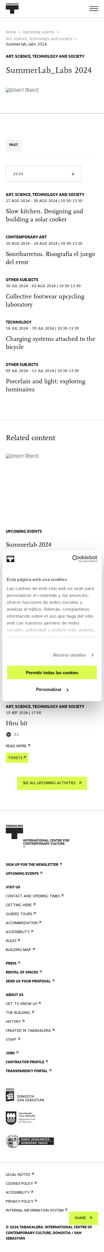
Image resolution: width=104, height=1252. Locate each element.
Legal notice (18, 1175)
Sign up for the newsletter (32, 865)
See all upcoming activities (49, 783)
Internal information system (35, 1210)
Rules (11, 941)
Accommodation (22, 923)
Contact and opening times (33, 896)
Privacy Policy (19, 1202)
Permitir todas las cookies (52, 672)
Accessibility (17, 932)
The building (18, 1013)
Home (11, 32)
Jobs (10, 1053)
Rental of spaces (22, 972)
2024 (18, 174)
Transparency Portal (27, 1071)
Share (80, 1218)
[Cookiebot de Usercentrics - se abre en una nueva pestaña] (73, 559)
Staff (11, 1040)
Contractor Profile (25, 1062)
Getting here (19, 905)
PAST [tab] (13, 145)
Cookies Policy (19, 1184)
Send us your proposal (28, 981)
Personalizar (49, 689)
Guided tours (19, 914)
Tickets (15, 758)
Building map (18, 950)
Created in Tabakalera (28, 1031)
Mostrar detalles (69, 655)
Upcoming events (39, 32)
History (13, 1022)
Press (11, 963)
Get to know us (21, 1004)
